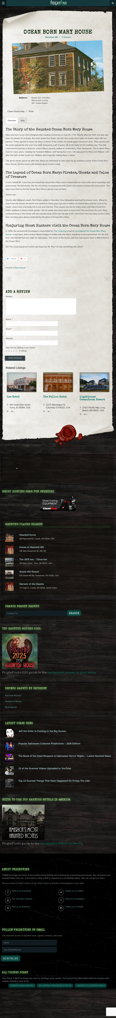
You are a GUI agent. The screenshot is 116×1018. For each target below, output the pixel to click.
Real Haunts (20, 268)
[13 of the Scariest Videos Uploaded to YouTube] (9, 774)
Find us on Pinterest (21, 906)
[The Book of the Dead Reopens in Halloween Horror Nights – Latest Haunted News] (9, 761)
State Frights (43, 883)
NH (56, 37)
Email (9, 329)
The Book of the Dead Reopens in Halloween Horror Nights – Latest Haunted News (64, 756)
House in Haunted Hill (31, 547)
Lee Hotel (13, 396)
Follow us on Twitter (74, 891)
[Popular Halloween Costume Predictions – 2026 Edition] (9, 749)
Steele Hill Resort (29, 571)
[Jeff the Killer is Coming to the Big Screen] (9, 737)
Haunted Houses (13, 695)
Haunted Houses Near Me (22, 986)
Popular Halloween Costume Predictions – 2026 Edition (49, 743)
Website (9, 338)
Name (9, 319)
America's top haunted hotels (91, 986)
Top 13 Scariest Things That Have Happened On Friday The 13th (54, 781)
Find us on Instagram (75, 899)
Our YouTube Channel (22, 899)
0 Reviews (66, 37)
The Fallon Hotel (55, 396)
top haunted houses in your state (71, 672)
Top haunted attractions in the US (55, 986)
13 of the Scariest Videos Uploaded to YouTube (44, 768)
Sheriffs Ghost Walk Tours (9, 278)
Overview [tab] (12, 120)
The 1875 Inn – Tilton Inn (33, 559)
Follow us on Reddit (74, 906)
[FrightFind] (59, 3)
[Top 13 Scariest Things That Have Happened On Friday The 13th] (9, 786)
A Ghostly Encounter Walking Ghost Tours (107, 278)
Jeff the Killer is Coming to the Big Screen (42, 731)
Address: (23, 98)
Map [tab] (23, 120)
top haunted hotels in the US (61, 843)
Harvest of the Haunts (31, 584)
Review (9, 296)
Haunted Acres (27, 535)
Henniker (49, 37)
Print (31, 111)
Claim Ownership (15, 111)
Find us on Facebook (21, 891)
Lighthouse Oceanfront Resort (92, 398)
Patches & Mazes (13, 701)
